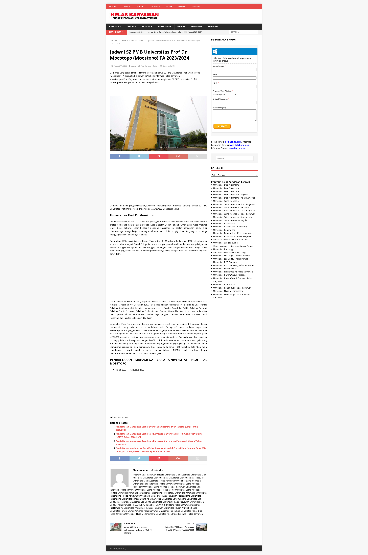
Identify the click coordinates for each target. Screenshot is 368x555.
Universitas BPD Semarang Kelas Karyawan (233, 265)
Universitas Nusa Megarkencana (140, 514)
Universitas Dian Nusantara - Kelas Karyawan (154, 480)
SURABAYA (196, 6)
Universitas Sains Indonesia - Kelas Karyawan (154, 483)
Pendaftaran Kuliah (149, 66)
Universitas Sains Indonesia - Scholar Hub (155, 489)
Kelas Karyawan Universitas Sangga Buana (166, 498)
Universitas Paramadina (129, 492)
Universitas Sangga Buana (134, 498)
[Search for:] (243, 32)
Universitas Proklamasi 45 (225, 268)
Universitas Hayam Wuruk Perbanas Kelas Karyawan (134, 510)
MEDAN (169, 6)
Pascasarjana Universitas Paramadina (230, 239)
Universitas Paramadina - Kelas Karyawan (157, 495)
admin (133, 66)
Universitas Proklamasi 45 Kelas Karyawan (143, 507)
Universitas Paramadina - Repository (157, 492)
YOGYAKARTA (155, 6)
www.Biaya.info (237, 148)
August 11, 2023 (120, 66)
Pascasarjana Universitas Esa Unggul (134, 501)
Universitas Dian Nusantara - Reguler (186, 477)
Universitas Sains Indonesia (188, 480)
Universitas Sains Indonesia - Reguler (230, 220)
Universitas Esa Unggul (223, 249)
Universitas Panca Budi (169, 510)
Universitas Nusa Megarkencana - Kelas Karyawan (179, 514)
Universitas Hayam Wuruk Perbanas (180, 507)
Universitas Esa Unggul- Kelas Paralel (230, 258)
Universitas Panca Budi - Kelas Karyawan (232, 287)
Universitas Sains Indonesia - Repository (232, 207)
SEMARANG (182, 6)
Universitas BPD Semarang (225, 262)
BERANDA (112, 6)
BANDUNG (140, 6)
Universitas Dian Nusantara (177, 474)
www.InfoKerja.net (239, 145)
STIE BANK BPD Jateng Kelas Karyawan (171, 504)
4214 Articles (157, 470)
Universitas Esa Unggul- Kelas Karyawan (170, 501)
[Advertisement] (158, 183)
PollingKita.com (233, 141)
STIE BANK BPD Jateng (141, 504)
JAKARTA (127, 6)
